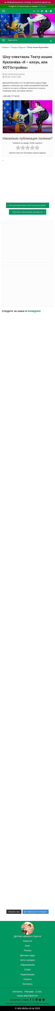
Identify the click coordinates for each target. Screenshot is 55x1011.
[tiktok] (51, 11)
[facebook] (30, 1000)
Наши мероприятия (27, 995)
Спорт (27, 969)
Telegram (42, 6)
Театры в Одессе (18, 47)
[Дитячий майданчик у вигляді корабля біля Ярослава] (27, 656)
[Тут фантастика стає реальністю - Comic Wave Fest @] (27, 893)
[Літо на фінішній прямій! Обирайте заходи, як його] (27, 449)
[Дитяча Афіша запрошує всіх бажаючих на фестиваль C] (27, 420)
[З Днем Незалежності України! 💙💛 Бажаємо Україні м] (27, 331)
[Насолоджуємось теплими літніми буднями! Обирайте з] (27, 360)
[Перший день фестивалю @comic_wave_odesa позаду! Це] (27, 390)
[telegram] (46, 11)
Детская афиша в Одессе (27, 936)
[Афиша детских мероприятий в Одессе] (27, 934)
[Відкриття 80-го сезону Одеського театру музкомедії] (27, 597)
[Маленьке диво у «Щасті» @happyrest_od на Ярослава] (27, 775)
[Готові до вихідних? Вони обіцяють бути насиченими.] (27, 804)
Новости (27, 941)
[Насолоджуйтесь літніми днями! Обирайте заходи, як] (27, 686)
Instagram (34, 310)
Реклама (29, 991)
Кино (27, 945)
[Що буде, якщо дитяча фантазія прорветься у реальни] (27, 863)
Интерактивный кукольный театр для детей (27, 205)
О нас (39, 991)
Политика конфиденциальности (19, 1003)
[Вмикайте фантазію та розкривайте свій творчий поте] (27, 715)
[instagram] (33, 1000)
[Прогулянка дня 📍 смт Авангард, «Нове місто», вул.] (27, 538)
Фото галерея (27, 960)
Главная (5, 47)
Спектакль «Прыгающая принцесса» (27, 212)
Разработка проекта (41, 1003)
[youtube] (42, 11)
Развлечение (27, 974)
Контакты (27, 984)
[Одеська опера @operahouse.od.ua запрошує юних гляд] (27, 567)
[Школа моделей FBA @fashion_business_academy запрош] (27, 479)
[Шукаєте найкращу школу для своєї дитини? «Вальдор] (27, 834)
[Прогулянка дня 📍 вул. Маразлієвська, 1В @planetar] (27, 745)
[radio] (18, 148)
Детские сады (27, 955)
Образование (27, 965)
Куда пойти (12, 40)
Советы (28, 979)
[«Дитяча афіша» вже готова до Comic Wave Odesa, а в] (27, 508)
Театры (27, 950)
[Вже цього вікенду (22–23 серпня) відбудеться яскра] (27, 627)
